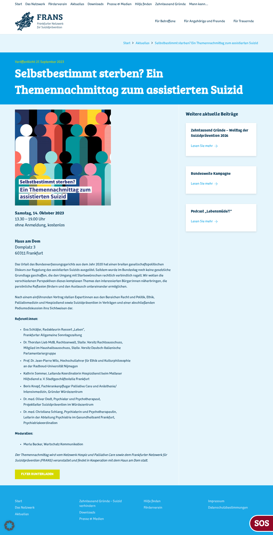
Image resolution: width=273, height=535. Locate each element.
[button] (9, 525)
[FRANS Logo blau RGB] (39, 21)
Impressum (216, 501)
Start (18, 4)
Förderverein (57, 4)
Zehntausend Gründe (170, 4)
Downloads (96, 4)
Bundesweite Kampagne (211, 174)
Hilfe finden (143, 4)
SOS (261, 523)
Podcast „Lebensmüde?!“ (211, 212)
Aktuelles (77, 4)
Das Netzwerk (35, 4)
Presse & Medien (119, 4)
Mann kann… (198, 4)
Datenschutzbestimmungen (228, 507)
